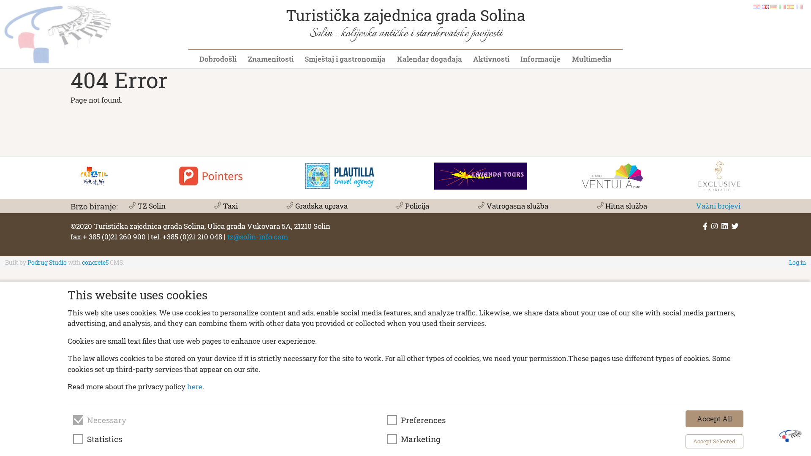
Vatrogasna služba (517, 206)
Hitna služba (626, 206)
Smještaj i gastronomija (345, 59)
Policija (417, 206)
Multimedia (592, 59)
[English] (765, 6)
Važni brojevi (718, 206)
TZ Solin (151, 206)
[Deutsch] (773, 6)
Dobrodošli (218, 59)
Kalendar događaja (429, 59)
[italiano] (782, 6)
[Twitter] (735, 226)
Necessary (106, 420)
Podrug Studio (47, 262)
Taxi (230, 206)
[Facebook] (705, 226)
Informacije (540, 59)
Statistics (104, 439)
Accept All (714, 418)
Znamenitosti (271, 59)
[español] (790, 6)
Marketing (421, 439)
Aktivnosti (491, 59)
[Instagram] (714, 226)
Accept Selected (714, 441)
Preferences (423, 420)
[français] (799, 6)
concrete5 (95, 262)
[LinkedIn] (724, 226)
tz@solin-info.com (257, 237)
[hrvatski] (757, 6)
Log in (797, 262)
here (194, 386)
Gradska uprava (321, 206)
